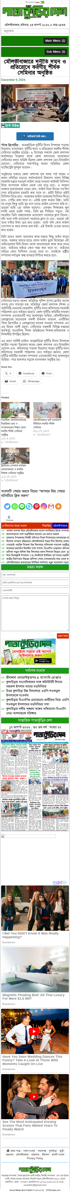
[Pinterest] (36, 504)
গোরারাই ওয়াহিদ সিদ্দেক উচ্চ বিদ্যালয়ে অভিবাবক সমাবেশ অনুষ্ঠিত (37, 545)
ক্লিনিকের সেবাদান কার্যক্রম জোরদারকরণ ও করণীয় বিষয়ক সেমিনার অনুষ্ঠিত (13, 469)
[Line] (22, 504)
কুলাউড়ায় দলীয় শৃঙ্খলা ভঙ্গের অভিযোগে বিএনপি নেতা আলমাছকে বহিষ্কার (36, 711)
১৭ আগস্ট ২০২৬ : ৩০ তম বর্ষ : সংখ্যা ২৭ (35, 727)
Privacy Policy (35, 1158)
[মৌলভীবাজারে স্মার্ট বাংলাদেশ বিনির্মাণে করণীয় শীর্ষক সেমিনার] (47, 410)
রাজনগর (35, 1154)
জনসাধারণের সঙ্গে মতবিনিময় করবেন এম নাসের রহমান (32, 534)
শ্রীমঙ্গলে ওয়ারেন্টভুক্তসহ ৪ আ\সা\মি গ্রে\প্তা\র (33, 677)
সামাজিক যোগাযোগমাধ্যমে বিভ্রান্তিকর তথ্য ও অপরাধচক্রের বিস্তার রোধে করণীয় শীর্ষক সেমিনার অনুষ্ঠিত (13, 427)
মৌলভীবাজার (60, 526)
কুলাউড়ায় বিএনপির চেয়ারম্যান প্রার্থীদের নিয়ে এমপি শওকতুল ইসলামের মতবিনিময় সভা (37, 702)
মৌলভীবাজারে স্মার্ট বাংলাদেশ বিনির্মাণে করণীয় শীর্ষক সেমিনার (47, 423)
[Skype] (29, 504)
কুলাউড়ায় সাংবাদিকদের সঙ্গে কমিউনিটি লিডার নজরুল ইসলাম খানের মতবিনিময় (34, 684)
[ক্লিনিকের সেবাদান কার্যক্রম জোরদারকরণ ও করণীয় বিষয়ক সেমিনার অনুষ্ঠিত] (15, 456)
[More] (58, 504)
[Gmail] (51, 504)
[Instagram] (44, 504)
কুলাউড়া (53, 1151)
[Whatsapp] (14, 504)
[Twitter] (7, 504)
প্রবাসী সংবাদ (58, 1154)
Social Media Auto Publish (21, 1190)
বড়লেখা (9, 1154)
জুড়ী (62, 1151)
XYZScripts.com (53, 1190)
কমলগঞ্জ (42, 1151)
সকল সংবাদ (29, 1151)
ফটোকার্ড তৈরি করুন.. (37, 136)
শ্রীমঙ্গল (45, 1154)
